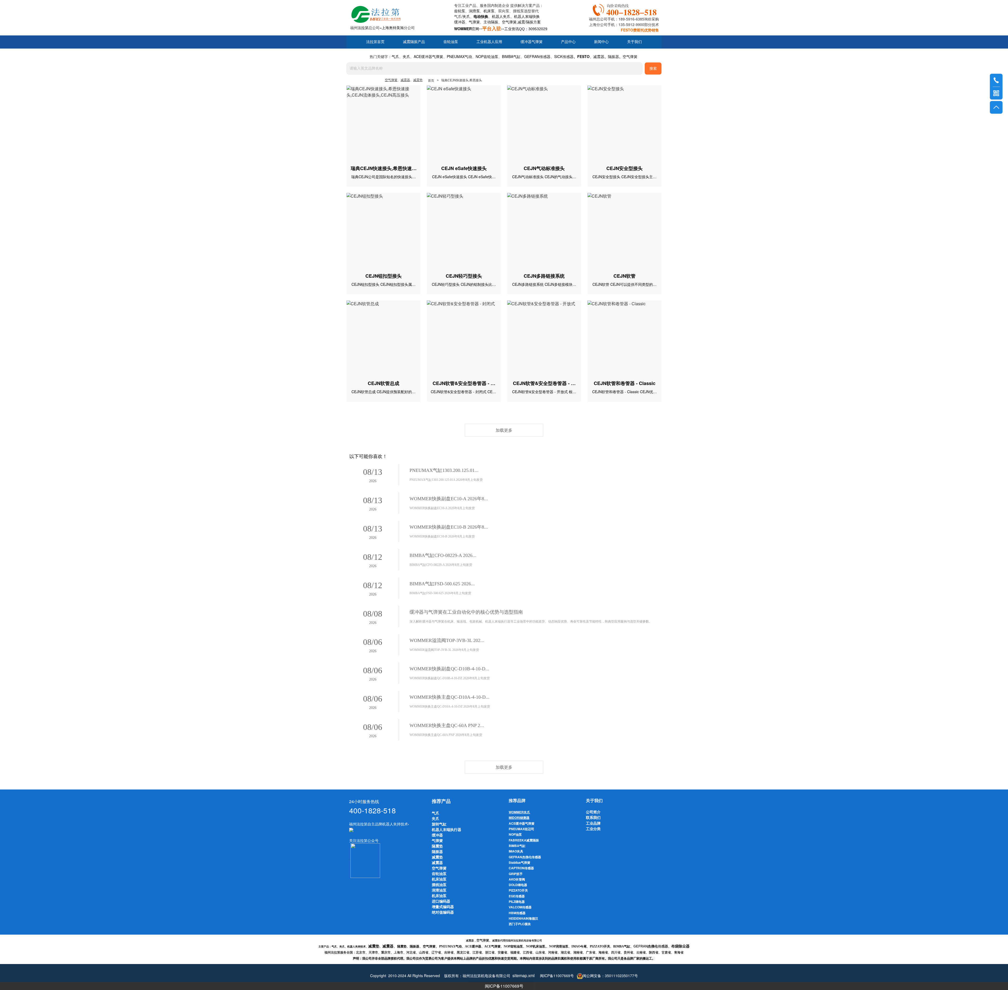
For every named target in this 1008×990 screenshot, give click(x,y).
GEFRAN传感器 (537, 56)
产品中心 (568, 42)
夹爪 (466, 16)
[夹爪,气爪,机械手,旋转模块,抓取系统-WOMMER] (351, 829)
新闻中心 (601, 42)
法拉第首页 (375, 42)
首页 (431, 80)
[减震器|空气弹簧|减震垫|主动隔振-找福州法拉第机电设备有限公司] (375, 13)
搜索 (653, 69)
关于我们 (634, 42)
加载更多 (504, 430)
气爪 (457, 16)
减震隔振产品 (414, 42)
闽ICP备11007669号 (504, 986)
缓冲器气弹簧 (532, 42)
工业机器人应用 (489, 42)
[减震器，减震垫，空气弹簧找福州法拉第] (625, 9)
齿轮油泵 (450, 42)
